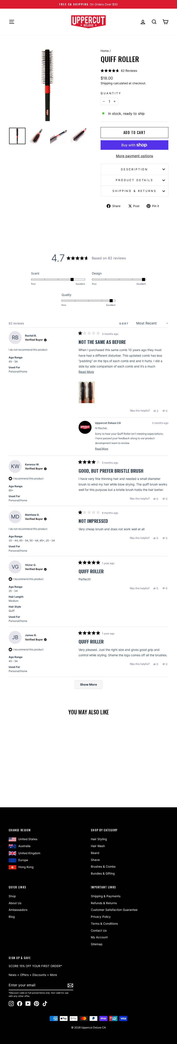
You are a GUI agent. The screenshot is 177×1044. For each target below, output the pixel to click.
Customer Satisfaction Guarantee (114, 910)
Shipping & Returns (134, 191)
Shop (12, 896)
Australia (24, 846)
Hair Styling (99, 839)
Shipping (106, 83)
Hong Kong (25, 867)
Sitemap (96, 944)
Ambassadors (18, 910)
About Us (15, 903)
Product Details (134, 180)
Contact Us (99, 930)
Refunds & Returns (104, 903)
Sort (124, 323)
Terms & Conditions (104, 923)
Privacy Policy (101, 916)
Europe (23, 860)
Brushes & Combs (103, 866)
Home (105, 51)
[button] (119, 70)
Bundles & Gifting (103, 873)
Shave (95, 860)
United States (27, 839)
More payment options (134, 156)
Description (134, 169)
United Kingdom (29, 853)
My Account (99, 937)
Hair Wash (98, 846)
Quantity (111, 93)
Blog (12, 916)
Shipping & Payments (105, 896)
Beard (95, 853)
